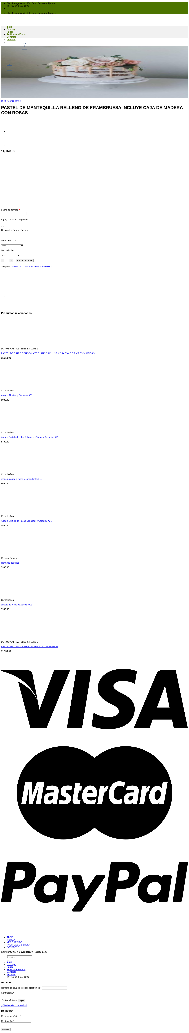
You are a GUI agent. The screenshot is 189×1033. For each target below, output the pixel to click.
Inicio (3, 101)
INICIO (10, 937)
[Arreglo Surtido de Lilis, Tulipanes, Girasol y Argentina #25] (15, 428)
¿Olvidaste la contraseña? (14, 1005)
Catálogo (11, 964)
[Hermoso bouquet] (28, 553)
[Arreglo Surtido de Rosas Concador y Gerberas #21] (15, 511)
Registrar (5, 1029)
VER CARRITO (14, 942)
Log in (21, 1001)
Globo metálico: (8, 240)
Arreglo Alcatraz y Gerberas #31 (16, 395)
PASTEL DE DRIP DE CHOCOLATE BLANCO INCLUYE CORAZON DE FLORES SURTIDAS (48, 353)
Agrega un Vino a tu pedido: (15, 219)
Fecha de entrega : (10, 210)
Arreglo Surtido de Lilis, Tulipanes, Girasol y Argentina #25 (29, 437)
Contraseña (7, 993)
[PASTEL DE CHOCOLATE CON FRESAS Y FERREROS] (15, 637)
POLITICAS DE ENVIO (18, 945)
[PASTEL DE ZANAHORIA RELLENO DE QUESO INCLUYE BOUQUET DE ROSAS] (13, 146)
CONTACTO (13, 947)
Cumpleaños (14, 101)
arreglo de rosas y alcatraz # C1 (16, 605)
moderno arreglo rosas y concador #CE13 (21, 479)
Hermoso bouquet (10, 563)
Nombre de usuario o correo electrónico (21, 988)
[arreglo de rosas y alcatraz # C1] (15, 595)
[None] (1, 224)
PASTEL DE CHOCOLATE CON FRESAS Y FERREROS (29, 646)
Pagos (10, 32)
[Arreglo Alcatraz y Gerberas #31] (15, 386)
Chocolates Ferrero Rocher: (14, 230)
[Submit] (8, 960)
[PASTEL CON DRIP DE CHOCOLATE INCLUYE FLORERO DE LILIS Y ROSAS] (13, 131)
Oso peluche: (7, 250)
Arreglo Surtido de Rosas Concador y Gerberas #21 (26, 521)
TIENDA (11, 940)
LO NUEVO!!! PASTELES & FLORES (37, 266)
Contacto (11, 37)
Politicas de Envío (16, 34)
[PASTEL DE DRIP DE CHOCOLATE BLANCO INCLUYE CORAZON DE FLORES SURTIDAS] (15, 344)
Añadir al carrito (25, 260)
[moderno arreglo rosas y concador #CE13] (15, 470)
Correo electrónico (11, 1016)
